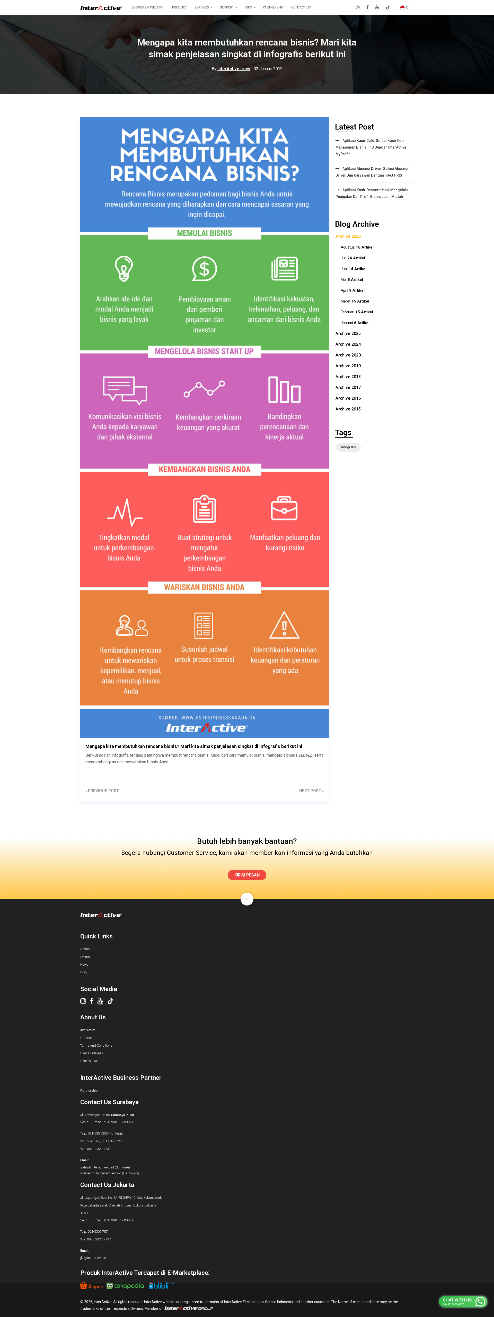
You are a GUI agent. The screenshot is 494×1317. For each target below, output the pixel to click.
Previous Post (103, 790)
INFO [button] (249, 7)
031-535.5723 (111, 1141)
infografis (348, 447)
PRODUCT (179, 7)
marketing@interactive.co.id (100, 1173)
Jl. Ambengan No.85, (107, 1115)
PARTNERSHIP (273, 7)
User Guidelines (91, 1053)
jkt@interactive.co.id (95, 1258)
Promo (85, 949)
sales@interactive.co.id (97, 1167)
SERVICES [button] (202, 7)
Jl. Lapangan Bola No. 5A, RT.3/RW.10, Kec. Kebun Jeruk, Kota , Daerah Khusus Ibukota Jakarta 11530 (121, 1205)
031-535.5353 (98, 1133)
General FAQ (89, 1061)
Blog (83, 972)
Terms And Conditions (96, 1045)
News (84, 964)
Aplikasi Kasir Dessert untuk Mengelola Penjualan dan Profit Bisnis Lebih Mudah (372, 193)
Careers (86, 1038)
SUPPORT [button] (227, 7)
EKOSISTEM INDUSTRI (148, 7)
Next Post (310, 790)
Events (85, 957)
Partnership (89, 1090)
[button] (406, 7)
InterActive (87, 1030)
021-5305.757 (98, 1231)
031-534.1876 (90, 1141)
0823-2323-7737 (99, 1149)
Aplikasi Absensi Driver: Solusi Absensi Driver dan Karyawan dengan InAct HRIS (372, 172)
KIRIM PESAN (247, 875)
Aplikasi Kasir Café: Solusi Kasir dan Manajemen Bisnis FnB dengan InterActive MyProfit (371, 147)
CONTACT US (301, 7)
